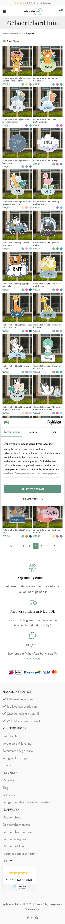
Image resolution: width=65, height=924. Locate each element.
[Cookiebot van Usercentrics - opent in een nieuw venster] (46, 422)
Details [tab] (32, 431)
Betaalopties (10, 736)
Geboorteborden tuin (16, 825)
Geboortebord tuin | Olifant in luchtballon (46, 366)
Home (5, 33)
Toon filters (13, 41)
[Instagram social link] (32, 917)
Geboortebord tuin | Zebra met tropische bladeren (16, 407)
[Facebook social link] (28, 917)
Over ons (8, 780)
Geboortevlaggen (14, 839)
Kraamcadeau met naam (18, 853)
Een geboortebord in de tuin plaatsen (26, 802)
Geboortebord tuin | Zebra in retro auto (15, 243)
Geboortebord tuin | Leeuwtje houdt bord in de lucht (16, 79)
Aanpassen (30, 499)
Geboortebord (12, 817)
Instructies (8, 795)
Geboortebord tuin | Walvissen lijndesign (16, 161)
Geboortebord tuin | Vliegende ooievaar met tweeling (47, 407)
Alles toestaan (32, 489)
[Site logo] (32, 11)
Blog (5, 788)
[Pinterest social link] (36, 917)
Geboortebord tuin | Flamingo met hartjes (47, 202)
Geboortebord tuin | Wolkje (45, 160)
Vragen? (32, 644)
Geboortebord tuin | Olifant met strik (17, 531)
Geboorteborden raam (17, 832)
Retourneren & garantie (17, 751)
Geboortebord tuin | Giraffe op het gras (47, 325)
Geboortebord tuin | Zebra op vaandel (16, 366)
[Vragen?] (32, 635)
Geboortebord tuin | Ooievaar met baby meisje (46, 120)
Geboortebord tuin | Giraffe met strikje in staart (17, 325)
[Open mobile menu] (4, 11)
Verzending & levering (17, 743)
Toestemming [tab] (12, 431)
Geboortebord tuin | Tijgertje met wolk (15, 284)
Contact (7, 765)
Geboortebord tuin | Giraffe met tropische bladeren (17, 202)
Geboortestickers (13, 846)
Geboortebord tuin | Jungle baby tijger (45, 79)
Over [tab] (53, 431)
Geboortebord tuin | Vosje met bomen (47, 531)
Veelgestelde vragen (15, 758)
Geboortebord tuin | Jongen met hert (46, 243)
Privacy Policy (41, 904)
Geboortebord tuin (17, 33)
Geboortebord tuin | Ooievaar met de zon (46, 284)
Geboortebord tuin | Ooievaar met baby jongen (16, 120)
